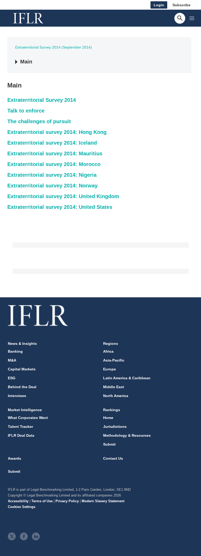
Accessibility (18, 501)
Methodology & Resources (127, 435)
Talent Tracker (20, 426)
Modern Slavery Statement (103, 501)
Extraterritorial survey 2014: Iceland (52, 143)
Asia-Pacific (113, 360)
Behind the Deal (22, 387)
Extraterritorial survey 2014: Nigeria (52, 175)
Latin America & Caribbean (126, 378)
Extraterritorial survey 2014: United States (59, 207)
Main (26, 61)
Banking (15, 351)
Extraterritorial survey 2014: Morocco (53, 164)
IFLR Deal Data (21, 435)
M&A (12, 360)
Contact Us (113, 458)
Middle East (113, 387)
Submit (109, 444)
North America (115, 396)
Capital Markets (22, 369)
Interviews (17, 396)
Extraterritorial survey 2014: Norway (52, 185)
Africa (108, 351)
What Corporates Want (28, 417)
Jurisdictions (115, 426)
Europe (109, 369)
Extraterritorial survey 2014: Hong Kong (57, 132)
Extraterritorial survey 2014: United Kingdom (63, 196)
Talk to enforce (25, 111)
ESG (11, 378)
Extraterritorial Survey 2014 (41, 100)
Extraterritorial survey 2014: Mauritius (54, 153)
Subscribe (181, 5)
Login (159, 5)
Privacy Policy (67, 501)
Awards (14, 458)
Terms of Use (42, 501)
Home (108, 417)
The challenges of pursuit (39, 121)
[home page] (34, 18)
